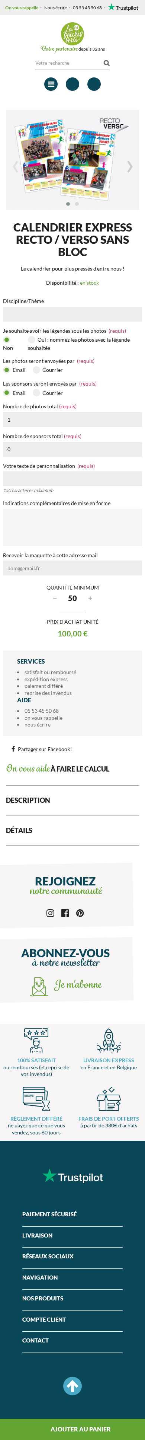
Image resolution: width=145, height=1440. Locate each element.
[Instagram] (50, 912)
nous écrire (38, 724)
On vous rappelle (21, 7)
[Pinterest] (80, 912)
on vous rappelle (43, 718)
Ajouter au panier (80, 1429)
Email (19, 370)
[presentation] (15, 166)
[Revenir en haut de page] (72, 1386)
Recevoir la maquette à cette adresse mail (50, 555)
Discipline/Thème (23, 301)
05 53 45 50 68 (87, 7)
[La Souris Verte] (72, 33)
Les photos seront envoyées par (48, 361)
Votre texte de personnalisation (49, 466)
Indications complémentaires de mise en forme (56, 503)
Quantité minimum (72, 587)
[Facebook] (65, 912)
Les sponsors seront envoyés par (50, 383)
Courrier (52, 370)
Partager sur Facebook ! (45, 749)
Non (8, 348)
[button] (68, 204)
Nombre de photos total (40, 406)
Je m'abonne (76, 985)
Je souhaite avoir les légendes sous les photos (64, 331)
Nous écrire (55, 7)
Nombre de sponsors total (42, 436)
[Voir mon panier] (94, 84)
